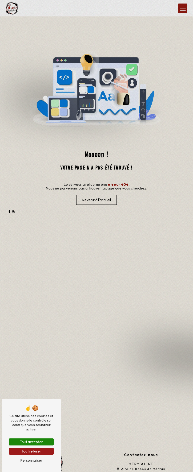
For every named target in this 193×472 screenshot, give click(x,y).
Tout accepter (31, 441)
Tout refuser (31, 451)
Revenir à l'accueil (96, 199)
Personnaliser (31, 460)
